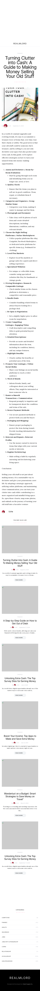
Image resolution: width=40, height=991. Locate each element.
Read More (19, 580)
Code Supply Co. (28, 984)
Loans (4, 946)
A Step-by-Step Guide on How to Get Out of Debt (20, 622)
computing (6, 917)
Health (4, 927)
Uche (9, 126)
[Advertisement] (20, 20)
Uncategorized (7, 961)
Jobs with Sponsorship (10, 941)
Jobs (3, 937)
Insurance (5, 932)
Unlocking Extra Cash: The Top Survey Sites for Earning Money (20, 679)
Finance (20, 53)
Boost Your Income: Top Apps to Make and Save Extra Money (20, 737)
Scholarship (6, 956)
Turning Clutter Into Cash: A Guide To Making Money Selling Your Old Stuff (20, 563)
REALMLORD (20, 43)
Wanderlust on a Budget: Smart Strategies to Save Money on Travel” (20, 796)
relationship (6, 951)
